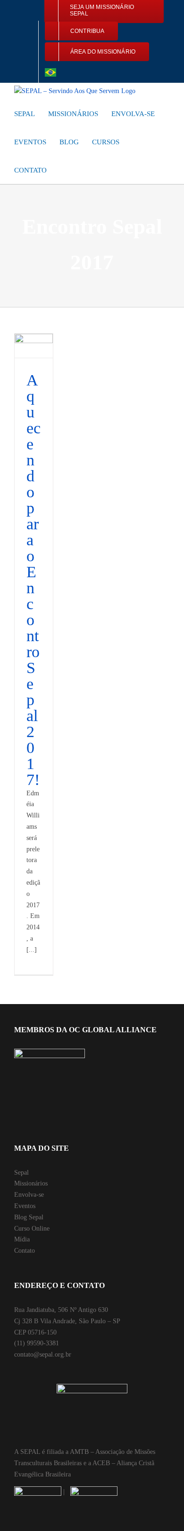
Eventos (24, 1205)
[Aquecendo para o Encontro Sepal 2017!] (34, 346)
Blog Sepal (28, 1217)
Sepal (21, 1172)
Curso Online (32, 1228)
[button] (63, 170)
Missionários (31, 1183)
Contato (24, 1250)
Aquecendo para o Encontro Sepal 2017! (33, 579)
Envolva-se (29, 1194)
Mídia (22, 1239)
